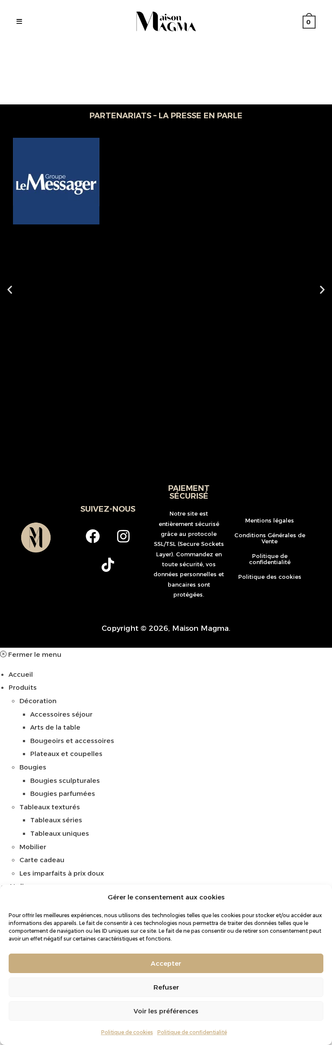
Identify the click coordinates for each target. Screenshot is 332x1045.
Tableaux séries (56, 820)
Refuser (166, 987)
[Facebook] (92, 536)
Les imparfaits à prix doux (61, 873)
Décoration (38, 701)
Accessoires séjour (61, 714)
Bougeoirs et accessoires (72, 741)
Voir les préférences (166, 1011)
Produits (23, 687)
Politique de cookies (127, 1032)
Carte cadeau (41, 860)
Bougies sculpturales (65, 780)
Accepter (166, 963)
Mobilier (32, 847)
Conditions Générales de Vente (269, 538)
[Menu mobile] (19, 21)
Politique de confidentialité (192, 1032)
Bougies (32, 767)
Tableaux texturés (49, 807)
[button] (9, 289)
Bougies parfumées (62, 793)
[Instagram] (123, 536)
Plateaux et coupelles (66, 754)
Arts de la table (55, 727)
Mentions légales (269, 520)
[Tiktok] (108, 564)
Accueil (21, 674)
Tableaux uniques (59, 833)
